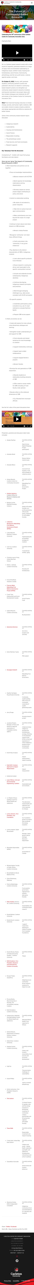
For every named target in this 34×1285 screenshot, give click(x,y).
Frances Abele (11, 585)
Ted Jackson (10, 1098)
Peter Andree (10, 901)
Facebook (14, 1226)
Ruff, (11, 765)
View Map (13, 1253)
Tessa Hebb (10, 1128)
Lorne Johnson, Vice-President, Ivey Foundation (13, 815)
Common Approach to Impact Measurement (12, 766)
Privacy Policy (7, 1280)
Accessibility (16, 1280)
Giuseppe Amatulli (12, 670)
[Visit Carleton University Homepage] (16, 1272)
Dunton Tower (18, 1238)
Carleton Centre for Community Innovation (17, 1236)
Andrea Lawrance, (12, 493)
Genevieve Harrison (12, 627)
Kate (8, 765)
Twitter (8, 1226)
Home (16, 8)
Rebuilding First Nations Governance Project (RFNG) (12, 589)
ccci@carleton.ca (17, 1248)
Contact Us (20, 1253)
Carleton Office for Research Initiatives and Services (13, 497)
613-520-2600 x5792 (19, 1250)
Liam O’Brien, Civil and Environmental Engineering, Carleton (13, 781)
